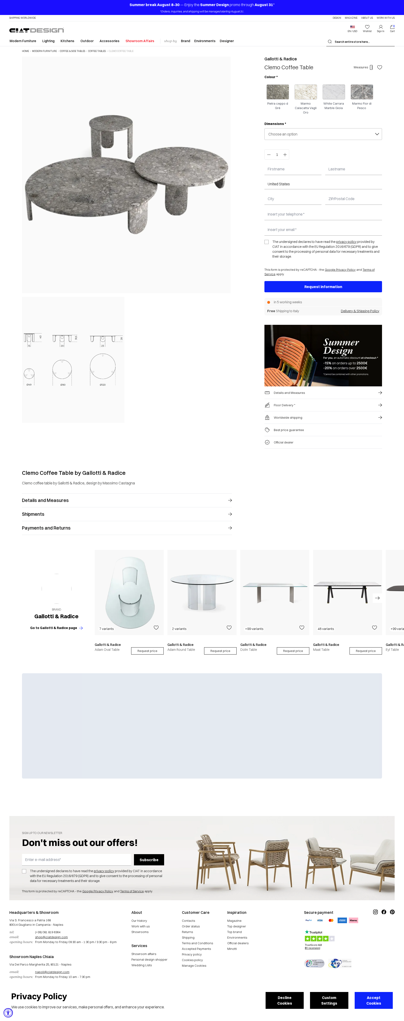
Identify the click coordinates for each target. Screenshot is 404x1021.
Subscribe (149, 859)
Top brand (234, 932)
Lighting (48, 41)
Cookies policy (192, 960)
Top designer (236, 926)
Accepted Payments (196, 949)
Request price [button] (147, 651)
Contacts (188, 920)
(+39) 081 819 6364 (47, 932)
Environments (205, 41)
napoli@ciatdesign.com (52, 972)
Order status (191, 926)
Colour (271, 77)
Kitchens (67, 41)
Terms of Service (132, 891)
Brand (185, 41)
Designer (227, 41)
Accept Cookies (373, 1000)
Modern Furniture (23, 41)
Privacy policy (192, 954)
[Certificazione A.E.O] (339, 963)
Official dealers (238, 943)
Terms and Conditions (197, 943)
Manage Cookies (194, 965)
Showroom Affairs (140, 41)
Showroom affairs (143, 954)
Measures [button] (361, 67)
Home (25, 51)
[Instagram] (375, 928)
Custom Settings (329, 1000)
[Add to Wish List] (379, 67)
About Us (367, 18)
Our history (139, 920)
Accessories (109, 41)
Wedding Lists (141, 965)
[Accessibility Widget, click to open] (8, 1012)
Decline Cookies (284, 1000)
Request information (323, 286)
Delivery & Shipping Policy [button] (360, 311)
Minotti (232, 949)
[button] (352, 29)
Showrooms (139, 932)
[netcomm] (314, 963)
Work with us (140, 926)
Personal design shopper (149, 959)
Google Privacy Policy (340, 269)
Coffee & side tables (72, 51)
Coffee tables (97, 51)
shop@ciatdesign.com (51, 937)
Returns (187, 932)
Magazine (351, 18)
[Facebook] (384, 928)
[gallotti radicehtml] (57, 589)
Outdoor (87, 41)
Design (337, 18)
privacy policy (346, 242)
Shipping (188, 937)
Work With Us (386, 18)
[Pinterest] (392, 928)
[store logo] (36, 30)
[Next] (226, 239)
